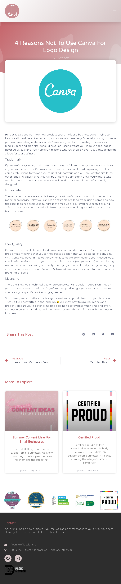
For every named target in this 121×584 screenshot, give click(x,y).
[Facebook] (8, 558)
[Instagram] (18, 558)
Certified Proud (89, 437)
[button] (114, 11)
